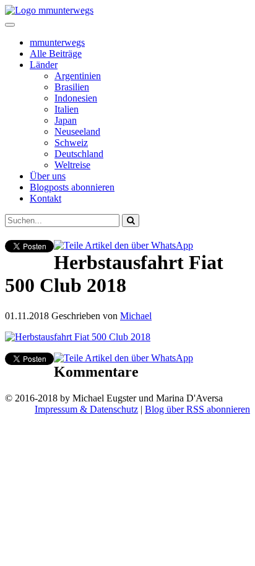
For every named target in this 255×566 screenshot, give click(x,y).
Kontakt (45, 198)
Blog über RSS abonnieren (197, 409)
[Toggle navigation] (10, 25)
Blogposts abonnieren (72, 187)
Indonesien (75, 98)
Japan (65, 120)
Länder (44, 64)
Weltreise (72, 165)
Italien (66, 109)
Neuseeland (77, 131)
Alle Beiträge (56, 53)
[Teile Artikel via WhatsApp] (123, 245)
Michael (136, 316)
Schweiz (71, 142)
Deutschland (78, 153)
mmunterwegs (57, 42)
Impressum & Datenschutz (86, 409)
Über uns (48, 176)
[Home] (49, 10)
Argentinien (77, 76)
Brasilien (71, 87)
